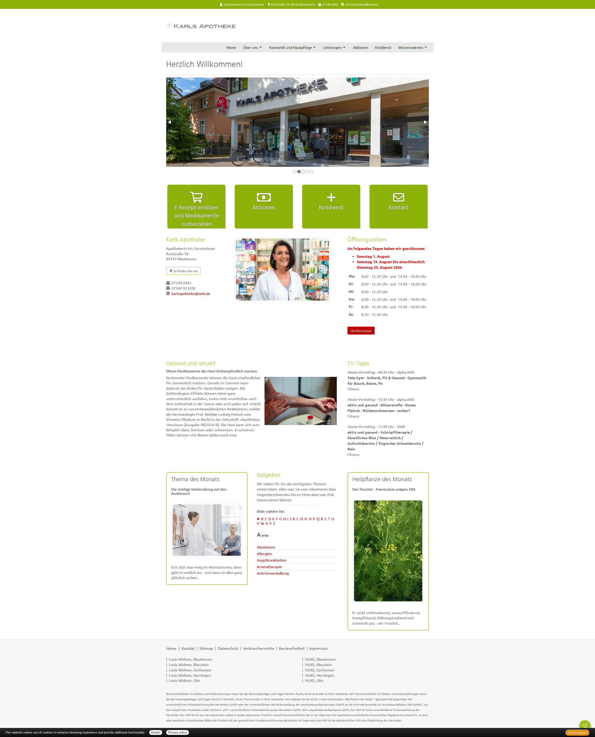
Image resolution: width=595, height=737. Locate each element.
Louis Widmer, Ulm (184, 680)
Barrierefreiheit (292, 648)
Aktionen (360, 47)
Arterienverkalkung (273, 573)
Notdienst (383, 47)
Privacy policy (177, 732)
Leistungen (332, 47)
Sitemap (206, 648)
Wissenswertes (410, 47)
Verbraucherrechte (258, 648)
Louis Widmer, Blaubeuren (190, 659)
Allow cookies (577, 732)
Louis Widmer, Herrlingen (190, 675)
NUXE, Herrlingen (319, 675)
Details (155, 732)
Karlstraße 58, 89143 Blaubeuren (293, 4)
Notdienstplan (361, 330)
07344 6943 (181, 282)
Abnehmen (266, 547)
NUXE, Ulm (314, 680)
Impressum (318, 648)
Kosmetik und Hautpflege (290, 47)
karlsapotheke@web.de (361, 4)
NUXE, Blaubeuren (320, 659)
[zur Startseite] (201, 25)
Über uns (250, 47)
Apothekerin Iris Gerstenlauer (244, 4)
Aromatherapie (269, 566)
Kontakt (188, 648)
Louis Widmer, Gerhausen (190, 669)
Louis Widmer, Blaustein (189, 664)
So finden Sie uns (185, 271)
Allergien (264, 553)
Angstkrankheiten (271, 560)
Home (231, 47)
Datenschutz (228, 648)
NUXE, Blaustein (318, 664)
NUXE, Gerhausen (319, 669)
